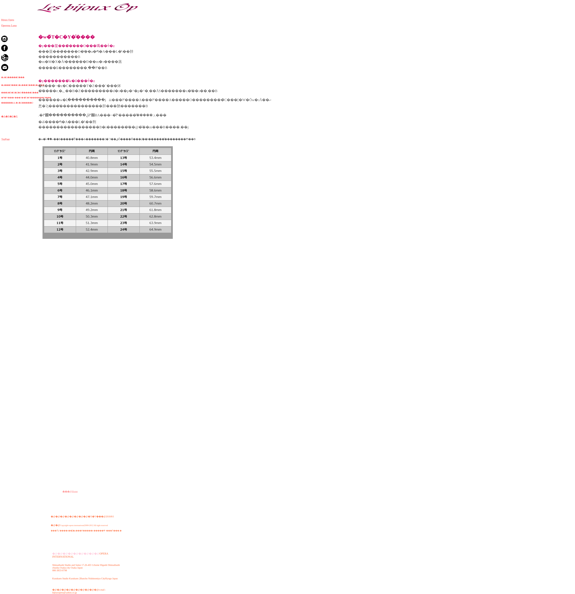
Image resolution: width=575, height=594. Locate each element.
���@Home (70, 491)
